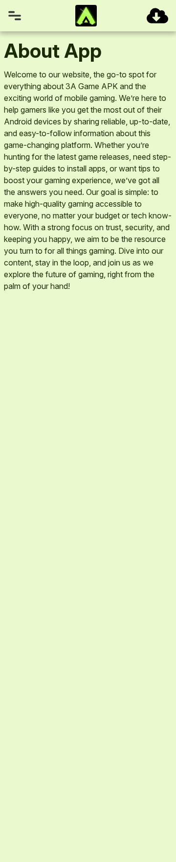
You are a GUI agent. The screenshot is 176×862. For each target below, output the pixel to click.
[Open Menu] (14, 15)
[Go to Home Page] (86, 15)
